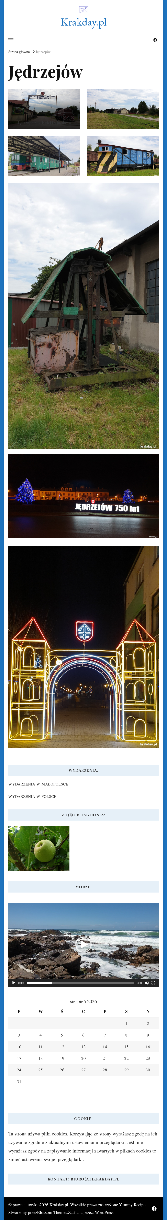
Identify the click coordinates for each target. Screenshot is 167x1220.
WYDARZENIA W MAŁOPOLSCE (38, 784)
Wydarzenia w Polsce (32, 796)
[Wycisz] (147, 983)
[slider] (80, 983)
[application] (83, 945)
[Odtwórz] (14, 983)
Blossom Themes (52, 1212)
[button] (83, 945)
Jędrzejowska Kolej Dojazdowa (44, 122)
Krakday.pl (84, 22)
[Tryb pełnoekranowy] (153, 983)
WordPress (104, 1212)
